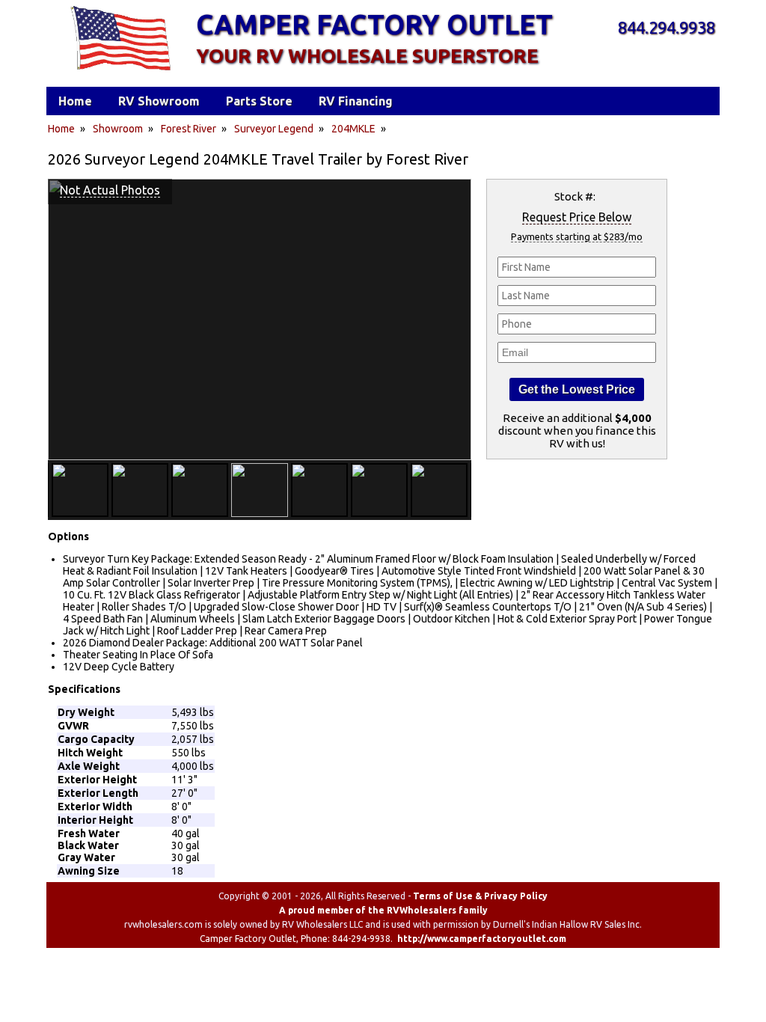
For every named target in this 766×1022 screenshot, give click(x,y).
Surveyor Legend (273, 129)
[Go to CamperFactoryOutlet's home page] (120, 71)
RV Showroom (159, 101)
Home (61, 129)
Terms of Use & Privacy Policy (480, 896)
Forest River (188, 129)
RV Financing (356, 101)
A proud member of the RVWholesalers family (383, 910)
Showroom (118, 129)
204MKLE (353, 129)
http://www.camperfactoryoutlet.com (481, 938)
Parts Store (259, 101)
